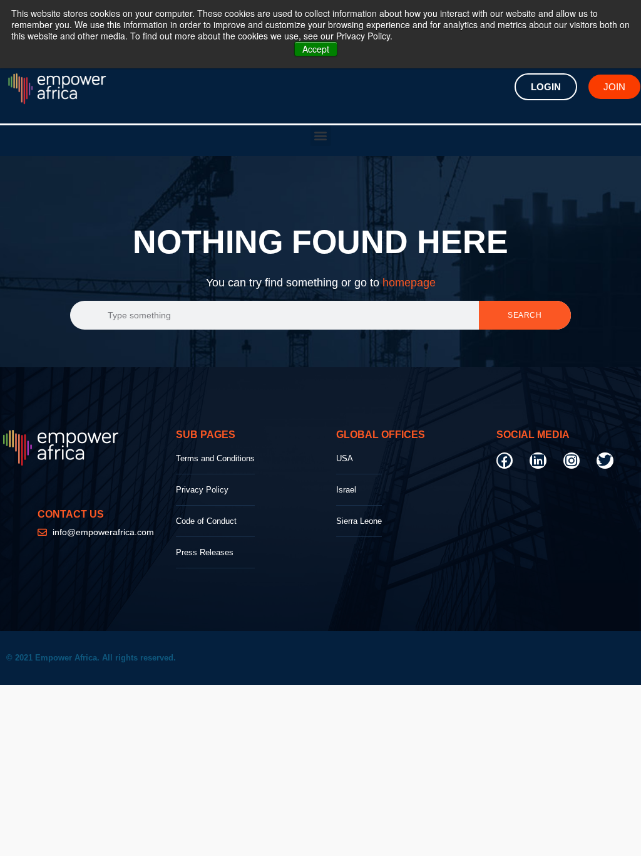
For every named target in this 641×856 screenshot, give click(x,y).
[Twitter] (605, 460)
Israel (346, 489)
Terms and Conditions (215, 458)
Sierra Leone (359, 521)
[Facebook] (504, 460)
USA (344, 458)
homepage (409, 282)
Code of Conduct (206, 521)
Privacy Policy (202, 489)
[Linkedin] (538, 460)
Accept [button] (315, 49)
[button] (320, 135)
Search (524, 315)
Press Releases (204, 552)
